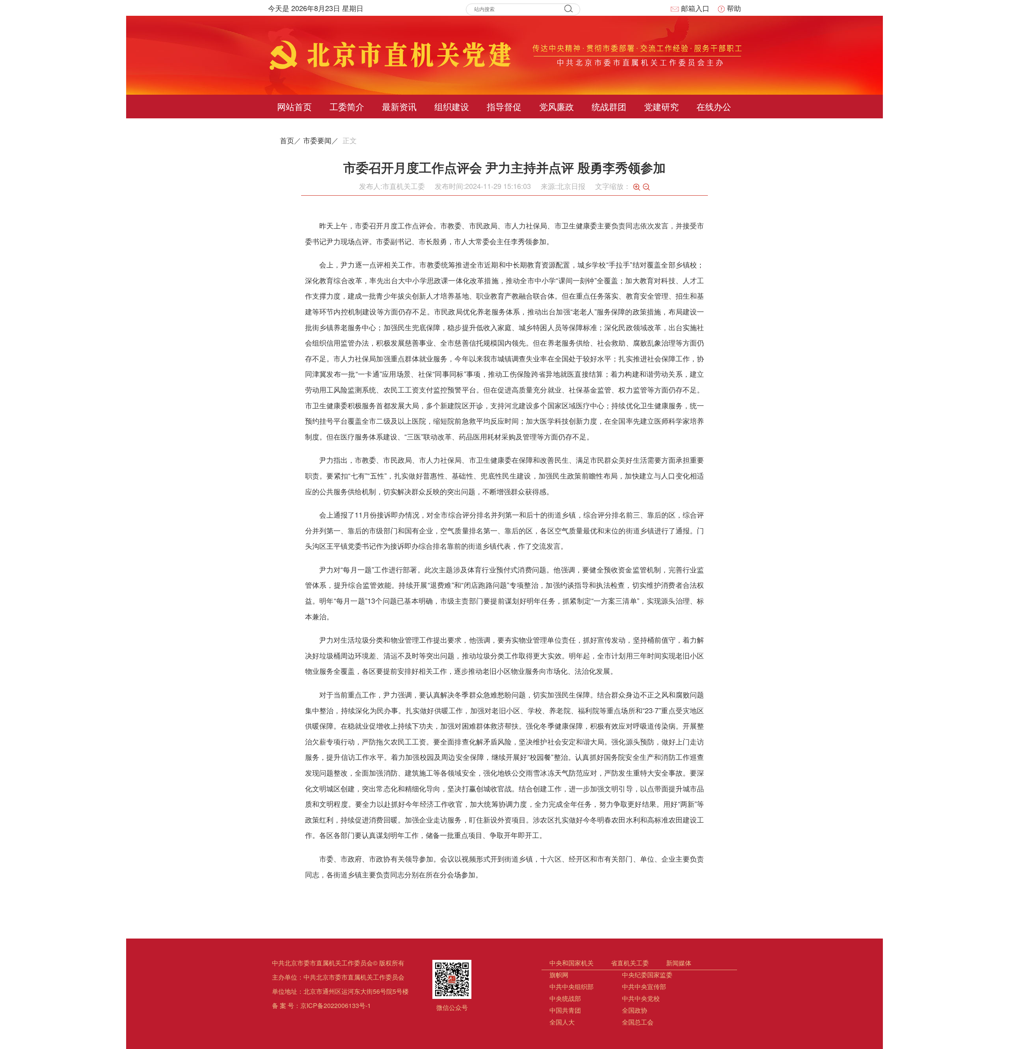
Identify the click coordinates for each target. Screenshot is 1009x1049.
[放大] (636, 187)
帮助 (734, 8)
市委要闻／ (321, 140)
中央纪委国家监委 (647, 974)
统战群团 (609, 106)
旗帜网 (558, 974)
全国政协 (634, 1010)
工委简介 (347, 106)
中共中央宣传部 (644, 986)
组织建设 (451, 106)
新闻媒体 (678, 962)
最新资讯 (399, 106)
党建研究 (661, 106)
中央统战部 (565, 998)
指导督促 (504, 106)
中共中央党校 (641, 998)
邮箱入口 (695, 8)
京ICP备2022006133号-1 (335, 1005)
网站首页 (294, 106)
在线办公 (713, 106)
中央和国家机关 (571, 962)
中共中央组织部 (571, 986)
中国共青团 (565, 1010)
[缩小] (646, 187)
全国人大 (562, 1022)
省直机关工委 (630, 962)
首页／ (290, 140)
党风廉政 (556, 106)
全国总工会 (637, 1022)
